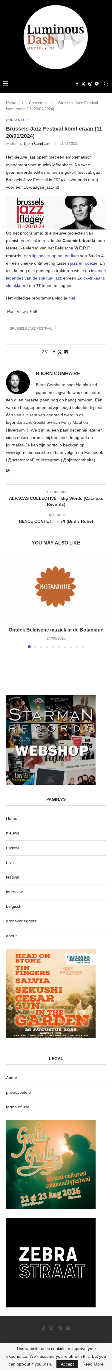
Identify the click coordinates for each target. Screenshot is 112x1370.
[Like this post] (47, 351)
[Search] (106, 83)
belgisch (14, 906)
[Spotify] (97, 83)
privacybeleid (18, 1092)
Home (11, 103)
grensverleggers (21, 920)
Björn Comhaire (37, 143)
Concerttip (38, 103)
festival (12, 877)
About (11, 1077)
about (11, 935)
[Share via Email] (66, 351)
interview (14, 891)
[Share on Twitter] (60, 351)
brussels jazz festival (31, 328)
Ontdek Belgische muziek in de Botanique (56, 629)
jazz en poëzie (83, 263)
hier (71, 298)
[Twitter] (83, 83)
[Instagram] (90, 83)
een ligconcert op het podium (51, 255)
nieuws (12, 833)
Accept (67, 1364)
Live (10, 862)
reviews (13, 847)
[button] (11, 601)
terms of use (18, 1106)
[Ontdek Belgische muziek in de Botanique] (56, 588)
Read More (93, 1364)
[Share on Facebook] (54, 351)
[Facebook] (77, 83)
